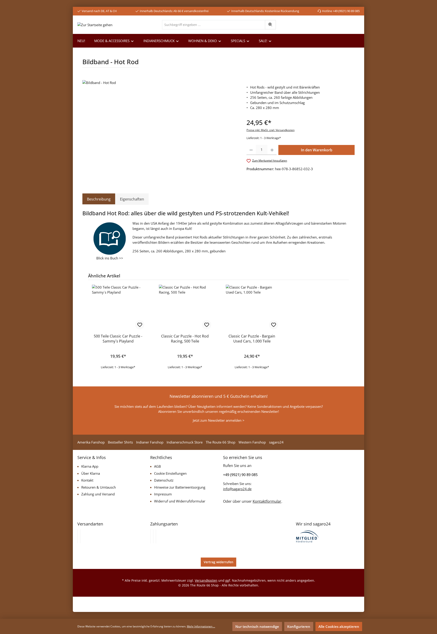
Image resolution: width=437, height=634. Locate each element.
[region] (160, 129)
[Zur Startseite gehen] (94, 24)
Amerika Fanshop (91, 442)
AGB (157, 466)
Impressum (163, 494)
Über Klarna (90, 473)
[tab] (98, 199)
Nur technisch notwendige (257, 626)
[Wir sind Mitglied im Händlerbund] (307, 536)
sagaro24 (276, 442)
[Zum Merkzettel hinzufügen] (139, 324)
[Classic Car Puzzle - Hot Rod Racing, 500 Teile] (185, 307)
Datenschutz (163, 480)
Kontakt (87, 480)
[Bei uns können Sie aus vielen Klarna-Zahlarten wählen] (150, 536)
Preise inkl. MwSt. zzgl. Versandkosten (270, 130)
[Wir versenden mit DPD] (80, 536)
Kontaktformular (267, 501)
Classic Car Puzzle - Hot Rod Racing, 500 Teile (185, 339)
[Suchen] (270, 24)
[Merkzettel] (333, 24)
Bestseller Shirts (120, 442)
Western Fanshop (252, 442)
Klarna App (89, 466)
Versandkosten (206, 580)
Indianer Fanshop (149, 442)
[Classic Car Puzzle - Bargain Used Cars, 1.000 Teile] (252, 307)
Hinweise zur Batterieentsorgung (179, 487)
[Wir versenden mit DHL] (77, 536)
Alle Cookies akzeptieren (338, 626)
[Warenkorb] (356, 24)
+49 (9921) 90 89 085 (240, 474)
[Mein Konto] (345, 24)
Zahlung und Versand (98, 494)
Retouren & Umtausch (98, 487)
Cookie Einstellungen (170, 473)
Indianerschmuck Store (185, 442)
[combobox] (213, 24)
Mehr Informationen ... (201, 626)
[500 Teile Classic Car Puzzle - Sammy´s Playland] (118, 307)
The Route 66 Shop (220, 442)
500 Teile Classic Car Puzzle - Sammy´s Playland (118, 339)
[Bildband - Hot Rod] (159, 129)
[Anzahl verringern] (251, 150)
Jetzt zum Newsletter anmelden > (218, 420)
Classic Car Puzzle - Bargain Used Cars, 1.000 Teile (252, 339)
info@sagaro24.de (237, 489)
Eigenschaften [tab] (132, 199)
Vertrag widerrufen (218, 562)
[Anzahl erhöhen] (272, 150)
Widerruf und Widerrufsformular (179, 501)
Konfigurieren (298, 626)
